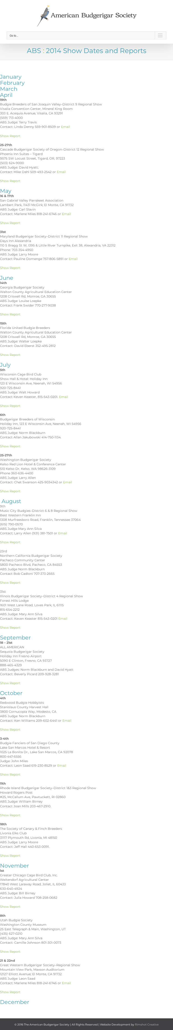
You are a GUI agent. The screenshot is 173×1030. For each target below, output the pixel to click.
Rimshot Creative (147, 1024)
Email (65, 127)
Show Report (10, 136)
